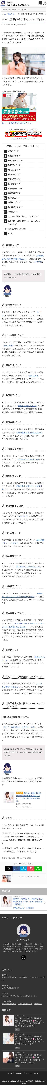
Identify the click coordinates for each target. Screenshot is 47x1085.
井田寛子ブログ (12, 170)
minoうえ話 (23, 516)
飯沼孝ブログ (12, 151)
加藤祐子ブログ (12, 202)
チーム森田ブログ (13, 161)
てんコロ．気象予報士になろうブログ (21, 216)
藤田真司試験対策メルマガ (16, 229)
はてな (23, 869)
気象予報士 (8, 25)
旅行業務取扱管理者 (9, 1004)
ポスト (9, 869)
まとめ (8, 233)
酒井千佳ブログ (12, 165)
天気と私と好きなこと (27, 406)
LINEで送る (38, 869)
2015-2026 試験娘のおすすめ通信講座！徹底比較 (25, 1081)
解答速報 (38, 262)
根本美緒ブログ (12, 193)
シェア (16, 869)
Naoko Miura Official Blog (28, 459)
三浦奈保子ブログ (13, 179)
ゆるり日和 (33, 376)
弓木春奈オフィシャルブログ (28, 567)
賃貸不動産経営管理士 (10, 977)
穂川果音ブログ (12, 184)
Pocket (31, 869)
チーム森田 (8, 346)
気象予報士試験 (21, 24)
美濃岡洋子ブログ (13, 189)
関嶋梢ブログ (11, 212)
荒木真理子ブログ (13, 207)
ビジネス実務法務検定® (10, 988)
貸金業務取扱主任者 (25, 1004)
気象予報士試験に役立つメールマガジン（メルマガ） (22, 222)
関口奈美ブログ (12, 175)
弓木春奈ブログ (12, 198)
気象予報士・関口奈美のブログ (29, 433)
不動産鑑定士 (24, 977)
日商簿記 (5, 996)
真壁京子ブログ (12, 156)
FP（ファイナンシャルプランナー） (23, 996)
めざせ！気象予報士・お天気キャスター (20, 727)
